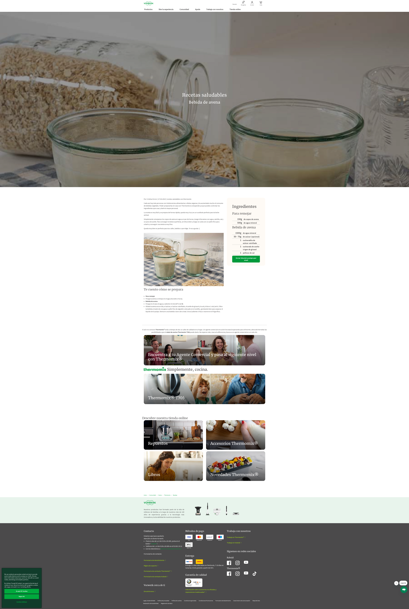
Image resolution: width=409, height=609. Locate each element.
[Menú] (201, 579)
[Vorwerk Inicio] (148, 3)
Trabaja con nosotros (215, 9)
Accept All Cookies (21, 591)
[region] (22, 588)
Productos (148, 9)
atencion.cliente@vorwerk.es (171, 549)
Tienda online (235, 9)
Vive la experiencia (166, 9)
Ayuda (198, 9)
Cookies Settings (22, 602)
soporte (154, 544)
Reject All (22, 596)
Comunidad (184, 9)
